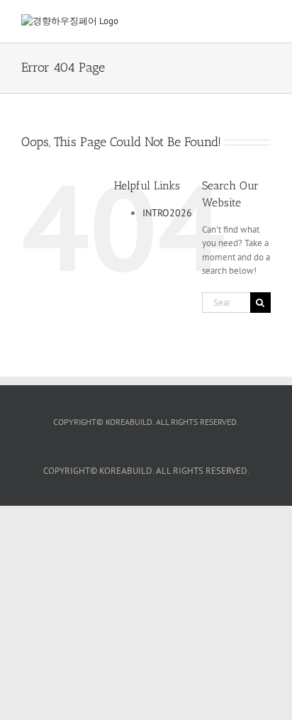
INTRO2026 (167, 212)
